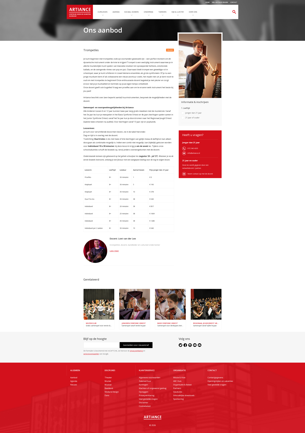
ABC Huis (177, 381)
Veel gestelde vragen (220, 2)
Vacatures (177, 392)
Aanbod (73, 377)
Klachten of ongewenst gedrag (152, 388)
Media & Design (112, 392)
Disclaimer (143, 402)
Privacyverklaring (146, 395)
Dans (107, 395)
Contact (233, 2)
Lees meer (114, 251)
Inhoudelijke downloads (183, 395)
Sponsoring (178, 399)
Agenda (116, 12)
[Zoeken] (234, 12)
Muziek (108, 381)
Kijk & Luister (178, 12)
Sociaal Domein (131, 12)
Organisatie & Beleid (182, 384)
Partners (177, 388)
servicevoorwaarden (91, 354)
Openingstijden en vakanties (220, 381)
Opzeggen (143, 392)
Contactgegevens (215, 377)
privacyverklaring (136, 351)
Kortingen (143, 384)
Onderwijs (148, 12)
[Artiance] (80, 12)
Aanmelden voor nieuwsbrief (136, 345)
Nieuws (73, 384)
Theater (108, 377)
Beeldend (109, 388)
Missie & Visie (179, 377)
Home (208, 2)
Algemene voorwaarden (149, 377)
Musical (108, 384)
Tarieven (162, 12)
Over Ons (193, 12)
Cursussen (102, 12)
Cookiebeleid (144, 406)
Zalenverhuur (145, 381)
